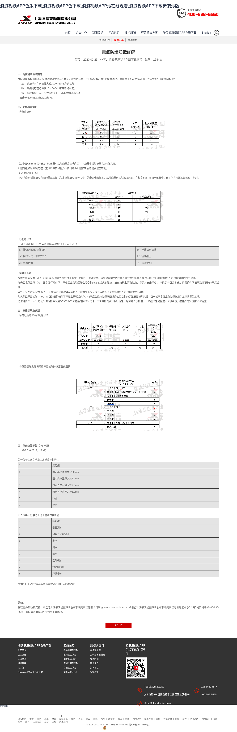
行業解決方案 (149, 32)
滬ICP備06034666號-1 (139, 725)
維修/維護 (104, 39)
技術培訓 (94, 659)
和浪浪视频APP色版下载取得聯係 (135, 649)
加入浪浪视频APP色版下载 (30, 672)
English (206, 32)
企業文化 (22, 655)
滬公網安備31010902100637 (120, 727)
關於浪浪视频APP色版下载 (34, 645)
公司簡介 (22, 650)
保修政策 (94, 672)
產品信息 (114, 32)
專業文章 (94, 663)
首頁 (68, 32)
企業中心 (81, 32)
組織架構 (22, 663)
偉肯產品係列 (70, 659)
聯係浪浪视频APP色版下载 (179, 32)
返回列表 (118, 625)
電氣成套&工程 (70, 672)
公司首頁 (22, 716)
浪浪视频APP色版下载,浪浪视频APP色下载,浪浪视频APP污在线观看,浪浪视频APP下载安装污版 (89, 5)
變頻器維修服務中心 (39, 716)
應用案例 (133, 39)
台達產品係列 (70, 668)
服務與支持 (97, 645)
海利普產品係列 (71, 663)
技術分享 (119, 39)
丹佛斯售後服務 (97, 655)
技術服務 (130, 32)
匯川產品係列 (70, 655)
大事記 (21, 668)
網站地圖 (4, 706)
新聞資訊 (97, 32)
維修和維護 (95, 650)
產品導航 (56, 716)
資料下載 (94, 668)
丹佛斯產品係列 (71, 650)
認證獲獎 (22, 659)
